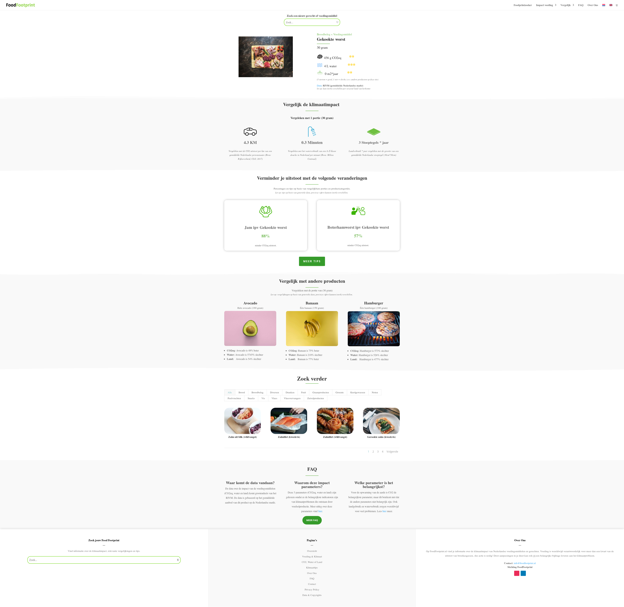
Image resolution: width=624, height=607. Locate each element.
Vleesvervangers (292, 398)
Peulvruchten (234, 398)
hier (320, 511)
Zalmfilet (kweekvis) (289, 437)
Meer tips (312, 261)
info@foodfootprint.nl (525, 563)
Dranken (290, 392)
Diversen (274, 392)
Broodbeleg (257, 392)
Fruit (303, 392)
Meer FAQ (312, 520)
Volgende (392, 451)
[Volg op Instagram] (516, 573)
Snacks (251, 398)
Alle (230, 392)
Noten (375, 392)
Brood (242, 392)
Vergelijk (565, 5)
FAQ (580, 5)
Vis (263, 398)
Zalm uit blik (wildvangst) (242, 437)
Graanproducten (320, 392)
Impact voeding (544, 5)
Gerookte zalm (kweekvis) (381, 437)
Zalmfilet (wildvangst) (335, 437)
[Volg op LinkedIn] (523, 573)
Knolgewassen (357, 392)
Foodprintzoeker (523, 5)
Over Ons (593, 5)
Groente (340, 392)
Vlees (274, 398)
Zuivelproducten (315, 398)
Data (319, 85)
